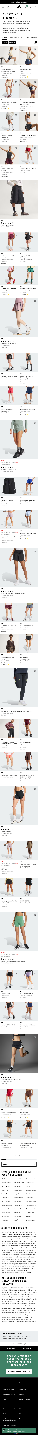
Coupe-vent (5, 1216)
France (22, 1432)
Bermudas (4, 1220)
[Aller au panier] (35, 7)
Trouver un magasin (24, 1399)
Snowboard (5, 1209)
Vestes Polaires (31, 1201)
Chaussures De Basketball (31, 1209)
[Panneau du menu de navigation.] (3, 7)
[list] (19, 37)
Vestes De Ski (18, 1209)
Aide (4, 1399)
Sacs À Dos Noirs (29, 1194)
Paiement (22, 1394)
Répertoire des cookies (25, 1414)
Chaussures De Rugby (31, 1179)
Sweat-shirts (5, 1213)
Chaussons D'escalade (29, 1198)
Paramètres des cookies (10, 1409)
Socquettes (17, 1194)
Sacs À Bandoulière (18, 1220)
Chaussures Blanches (17, 1202)
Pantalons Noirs (19, 1182)
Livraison (5, 1383)
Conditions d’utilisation (10, 1425)
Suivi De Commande (8, 1389)
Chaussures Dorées (17, 1190)
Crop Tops (4, 1190)
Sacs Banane (5, 1186)
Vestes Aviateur (6, 1194)
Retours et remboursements (24, 1383)
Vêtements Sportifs (17, 1205)
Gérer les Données (24, 1409)
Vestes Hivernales (29, 1187)
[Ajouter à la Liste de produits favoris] (15, 49)
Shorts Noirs (30, 1213)
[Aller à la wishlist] (7, 7)
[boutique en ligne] (19, 7)
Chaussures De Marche (31, 1190)
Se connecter (11, 1348)
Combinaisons (6, 1182)
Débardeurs (5, 1197)
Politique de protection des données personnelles (10, 1419)
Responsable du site (9, 1394)
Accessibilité (23, 1419)
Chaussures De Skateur (31, 1183)
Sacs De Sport (6, 1201)
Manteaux (4, 1179)
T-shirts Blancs (19, 1179)
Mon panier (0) (27, 1348)
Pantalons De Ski (18, 1213)
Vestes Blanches (31, 1205)
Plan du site (22, 1389)
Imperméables (18, 1197)
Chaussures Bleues (17, 1187)
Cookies (5, 1414)
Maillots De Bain (6, 1205)
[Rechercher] (30, 7)
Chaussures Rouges (17, 1217)
